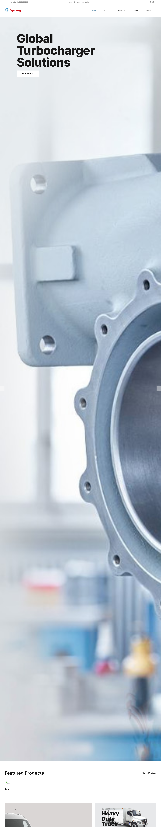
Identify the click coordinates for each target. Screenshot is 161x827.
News (136, 10)
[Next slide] (159, 388)
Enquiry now (28, 74)
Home (94, 10)
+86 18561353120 (20, 2)
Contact (149, 10)
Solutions (121, 10)
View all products (149, 773)
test (7, 789)
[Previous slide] (2, 388)
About (106, 10)
